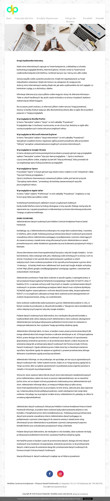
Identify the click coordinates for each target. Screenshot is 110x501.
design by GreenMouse (80, 494)
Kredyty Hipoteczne (47, 18)
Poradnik (87, 18)
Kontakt (100, 18)
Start (8, 18)
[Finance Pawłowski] (12, 9)
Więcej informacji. (74, 499)
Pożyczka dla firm (24, 18)
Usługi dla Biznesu (70, 20)
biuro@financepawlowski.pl (55, 487)
